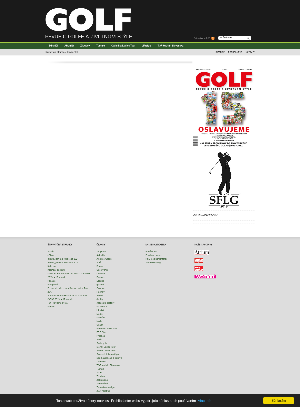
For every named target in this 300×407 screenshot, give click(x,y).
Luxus (100, 313)
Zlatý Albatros (103, 390)
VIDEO (100, 372)
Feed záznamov (154, 255)
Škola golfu (102, 343)
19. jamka (101, 251)
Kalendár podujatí (56, 269)
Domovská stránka (55, 52)
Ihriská (100, 295)
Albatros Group (104, 258)
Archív (51, 251)
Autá (99, 262)
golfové (100, 284)
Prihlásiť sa (151, 251)
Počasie (52, 280)
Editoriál (53, 45)
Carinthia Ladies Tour (123, 45)
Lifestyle (146, 45)
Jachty (100, 299)
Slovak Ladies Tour (106, 346)
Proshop (101, 335)
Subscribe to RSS (202, 38)
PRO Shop (102, 332)
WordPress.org (153, 262)
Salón (99, 339)
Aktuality (69, 45)
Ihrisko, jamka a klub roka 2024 (63, 258)
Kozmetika (102, 306)
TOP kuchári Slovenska (170, 45)
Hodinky (101, 291)
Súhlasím (278, 401)
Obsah (100, 324)
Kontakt (249, 52)
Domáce (101, 273)
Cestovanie (102, 269)
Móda (99, 321)
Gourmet (101, 288)
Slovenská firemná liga (108, 354)
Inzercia (220, 52)
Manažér (101, 317)
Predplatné (235, 52)
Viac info (204, 401)
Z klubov (85, 45)
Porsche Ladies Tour (107, 328)
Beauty (100, 266)
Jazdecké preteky (105, 302)
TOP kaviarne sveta (58, 302)
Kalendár (52, 266)
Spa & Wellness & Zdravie (109, 357)
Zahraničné (102, 379)
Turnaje (100, 45)
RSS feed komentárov (156, 258)
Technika (101, 361)
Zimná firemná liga (105, 387)
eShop (51, 255)
